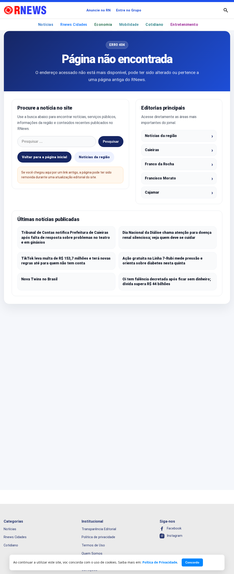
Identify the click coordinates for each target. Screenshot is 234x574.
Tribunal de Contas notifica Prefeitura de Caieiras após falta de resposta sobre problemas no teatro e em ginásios (65, 237)
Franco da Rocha (159, 164)
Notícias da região (94, 157)
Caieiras (152, 150)
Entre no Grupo (128, 10)
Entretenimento (184, 24)
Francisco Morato (160, 178)
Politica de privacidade (98, 537)
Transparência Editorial (99, 529)
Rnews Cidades (73, 24)
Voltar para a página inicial (44, 157)
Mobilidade (129, 24)
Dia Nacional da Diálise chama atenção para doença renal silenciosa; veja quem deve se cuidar (166, 235)
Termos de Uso (93, 545)
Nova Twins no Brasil (39, 279)
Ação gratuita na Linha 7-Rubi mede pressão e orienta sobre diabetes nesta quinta (162, 261)
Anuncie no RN (98, 10)
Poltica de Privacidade (159, 562)
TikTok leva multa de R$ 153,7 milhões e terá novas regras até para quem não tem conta (66, 261)
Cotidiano (154, 24)
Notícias (45, 24)
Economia (103, 24)
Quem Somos (92, 553)
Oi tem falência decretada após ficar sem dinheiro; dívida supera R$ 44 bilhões (166, 281)
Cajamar (152, 192)
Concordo (192, 562)
